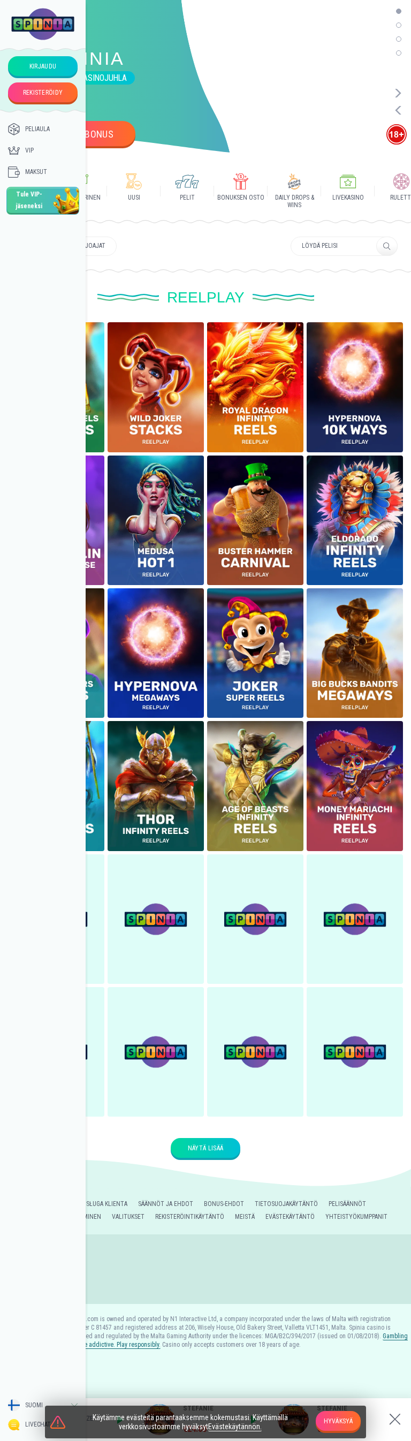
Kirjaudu (42, 66)
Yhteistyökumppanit (356, 1216)
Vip (29, 150)
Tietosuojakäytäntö (286, 1204)
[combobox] (42, 1405)
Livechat (38, 1424)
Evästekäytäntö (290, 1216)
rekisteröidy (43, 92)
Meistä (245, 1216)
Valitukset (128, 1216)
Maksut (36, 172)
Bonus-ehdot (224, 1204)
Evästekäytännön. (235, 1426)
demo (156, 402)
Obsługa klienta (102, 1204)
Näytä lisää (205, 1148)
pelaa (155, 377)
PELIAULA (37, 129)
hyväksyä (338, 1421)
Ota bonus (89, 134)
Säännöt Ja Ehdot (165, 1204)
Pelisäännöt (347, 1204)
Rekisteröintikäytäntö (189, 1216)
